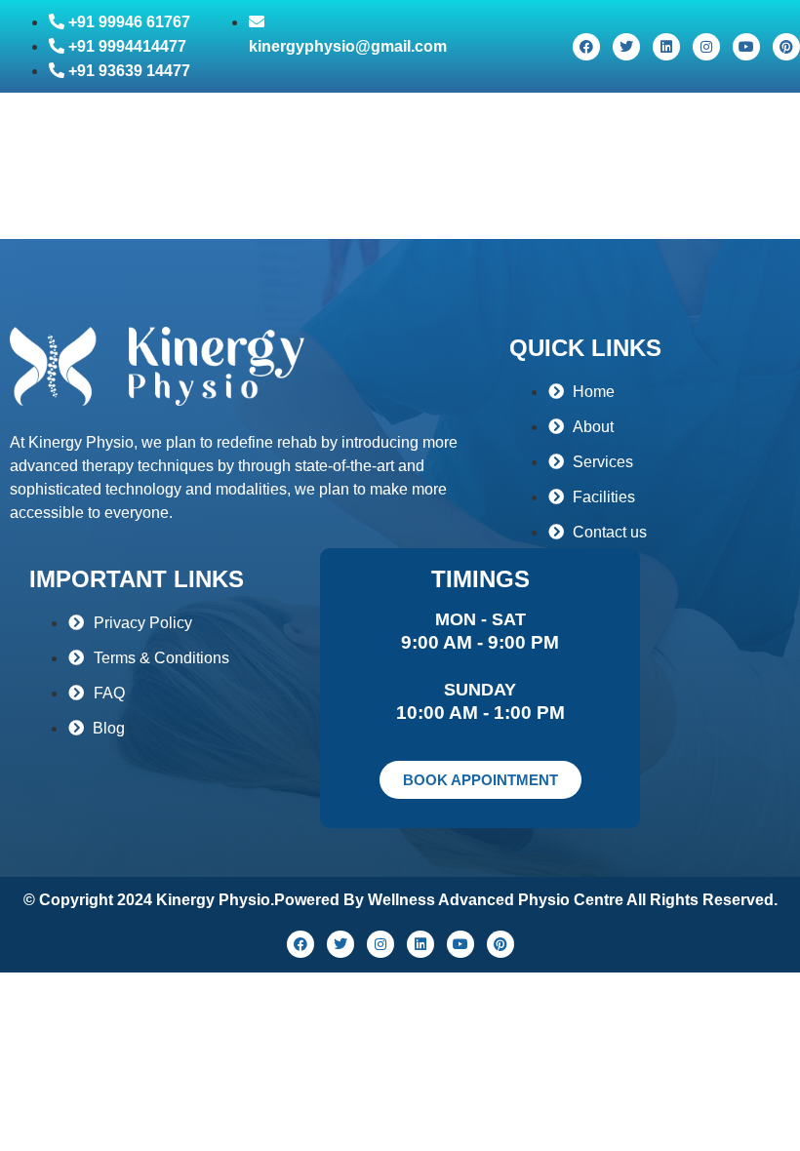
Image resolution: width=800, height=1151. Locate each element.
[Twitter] (626, 46)
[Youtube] (746, 46)
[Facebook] (586, 46)
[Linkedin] (666, 46)
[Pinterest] (786, 46)
